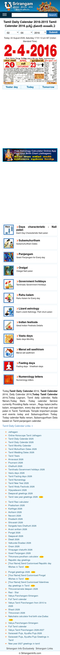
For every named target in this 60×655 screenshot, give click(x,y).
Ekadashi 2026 (15, 518)
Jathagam (13, 431)
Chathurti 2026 (15, 466)
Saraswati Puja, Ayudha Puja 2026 (25, 633)
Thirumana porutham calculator (23, 556)
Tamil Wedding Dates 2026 (21, 452)
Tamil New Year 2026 (18, 483)
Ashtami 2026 (15, 512)
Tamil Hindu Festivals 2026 (21, 486)
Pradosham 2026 (16, 505)
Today (30, 87)
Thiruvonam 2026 (16, 612)
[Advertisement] (30, 119)
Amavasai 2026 (15, 459)
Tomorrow (48, 87)
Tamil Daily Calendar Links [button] (16, 425)
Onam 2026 (14, 546)
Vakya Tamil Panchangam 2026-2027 (26, 629)
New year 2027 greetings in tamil (24, 643)
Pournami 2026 (15, 462)
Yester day (12, 87)
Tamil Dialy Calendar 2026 (21, 442)
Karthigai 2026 (15, 508)
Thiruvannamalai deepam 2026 (23, 588)
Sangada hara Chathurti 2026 (22, 525)
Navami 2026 (14, 515)
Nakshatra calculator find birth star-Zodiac (28, 616)
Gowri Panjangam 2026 (19, 553)
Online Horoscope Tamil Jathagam (25, 435)
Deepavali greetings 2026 (20, 493)
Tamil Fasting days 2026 (20, 476)
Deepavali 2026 (15, 536)
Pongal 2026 (14, 532)
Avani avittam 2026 (17, 529)
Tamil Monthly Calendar (19, 445)
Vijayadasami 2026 (17, 490)
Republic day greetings (19, 559)
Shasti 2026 (14, 609)
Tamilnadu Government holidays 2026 (26, 469)
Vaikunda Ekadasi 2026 (19, 542)
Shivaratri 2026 (15, 522)
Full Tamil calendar (17, 599)
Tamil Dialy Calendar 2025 (21, 438)
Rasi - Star (13, 592)
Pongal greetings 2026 (19, 571)
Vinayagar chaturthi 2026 (20, 549)
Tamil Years (14, 455)
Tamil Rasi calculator (18, 501)
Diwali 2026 (13, 539)
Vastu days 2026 (16, 472)
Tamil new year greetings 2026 (23, 496)
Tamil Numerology (17, 479)
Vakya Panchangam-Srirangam (23, 595)
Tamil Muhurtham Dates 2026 (22, 449)
